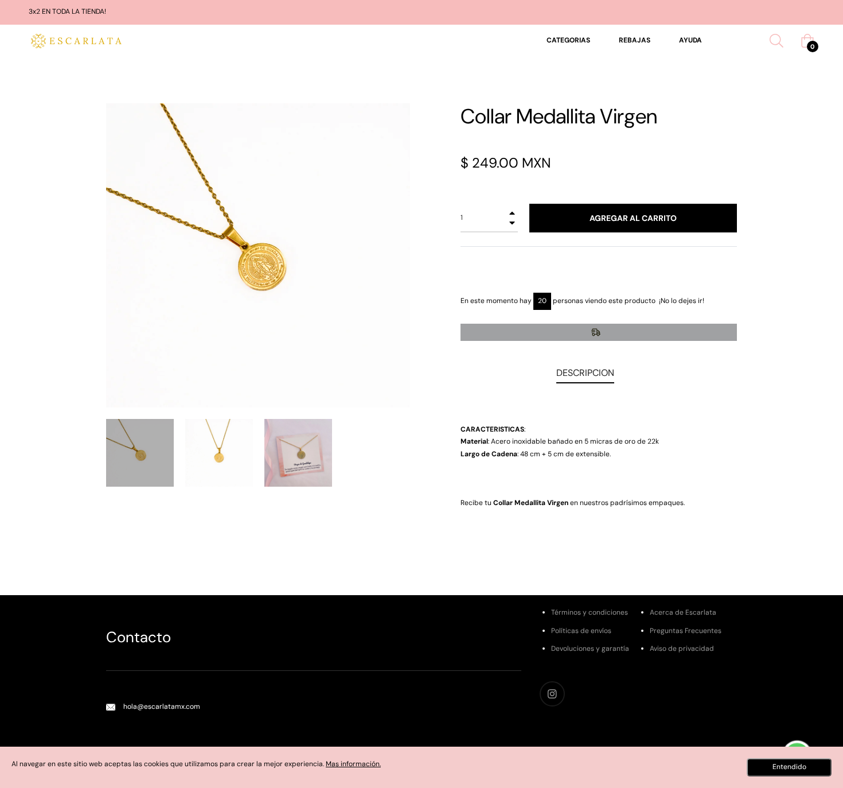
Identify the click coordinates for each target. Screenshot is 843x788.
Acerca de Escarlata (683, 612)
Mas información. (353, 763)
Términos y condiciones (589, 612)
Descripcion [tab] (585, 373)
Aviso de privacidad (682, 648)
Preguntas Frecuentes (685, 630)
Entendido (789, 766)
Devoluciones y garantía (590, 648)
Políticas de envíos (581, 630)
